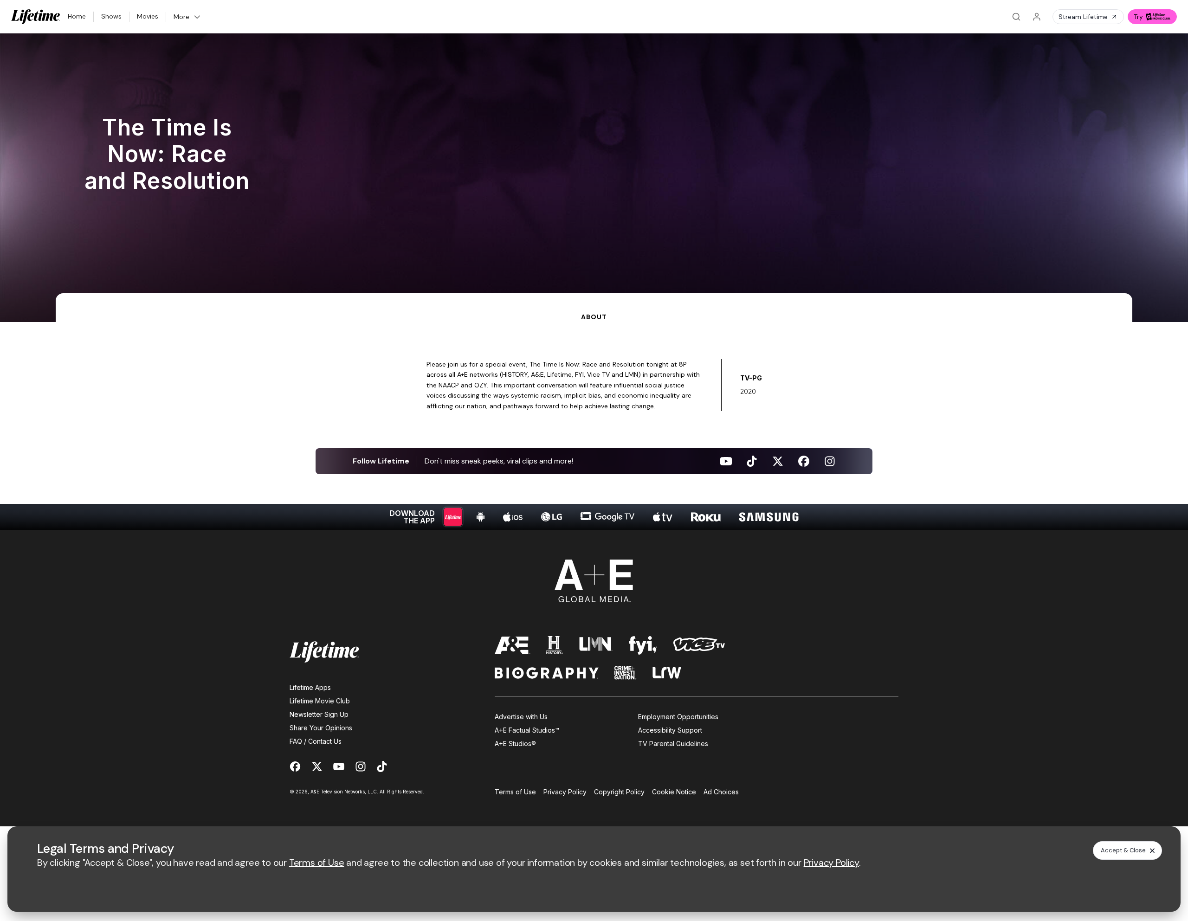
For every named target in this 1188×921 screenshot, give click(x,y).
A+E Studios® (515, 743)
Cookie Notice (674, 792)
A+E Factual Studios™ (527, 730)
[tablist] (594, 307)
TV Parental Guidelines (673, 743)
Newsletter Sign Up (319, 714)
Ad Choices (721, 792)
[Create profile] (1036, 16)
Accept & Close (1123, 850)
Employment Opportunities (678, 717)
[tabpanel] (594, 426)
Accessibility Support (670, 730)
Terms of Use (515, 792)
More (181, 17)
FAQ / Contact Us (316, 741)
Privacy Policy (565, 792)
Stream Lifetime (1083, 17)
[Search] (1016, 16)
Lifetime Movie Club (320, 701)
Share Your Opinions (321, 728)
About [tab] (594, 317)
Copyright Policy (619, 792)
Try (1138, 17)
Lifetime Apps (310, 687)
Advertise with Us (521, 717)
